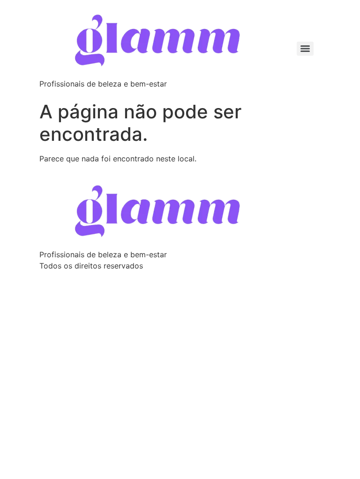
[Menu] (305, 49)
